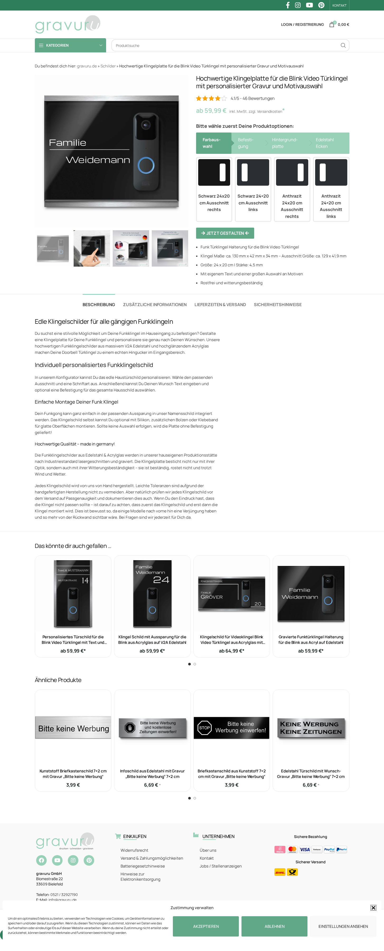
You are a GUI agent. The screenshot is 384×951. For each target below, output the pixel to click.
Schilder (108, 66)
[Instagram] (73, 860)
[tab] (99, 302)
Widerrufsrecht (134, 850)
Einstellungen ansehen (343, 926)
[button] (373, 907)
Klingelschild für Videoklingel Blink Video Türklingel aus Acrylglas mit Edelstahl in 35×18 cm (231, 642)
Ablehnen (275, 926)
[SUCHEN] (343, 45)
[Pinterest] (89, 860)
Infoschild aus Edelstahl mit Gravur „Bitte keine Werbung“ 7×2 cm (152, 773)
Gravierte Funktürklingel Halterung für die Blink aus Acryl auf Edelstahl (310, 639)
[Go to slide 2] (194, 664)
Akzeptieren (206, 926)
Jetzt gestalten (225, 233)
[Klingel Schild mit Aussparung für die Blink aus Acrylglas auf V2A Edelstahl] (152, 594)
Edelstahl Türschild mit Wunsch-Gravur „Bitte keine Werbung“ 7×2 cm (311, 773)
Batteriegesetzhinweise (143, 866)
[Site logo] (68, 24)
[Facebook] (41, 860)
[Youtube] (57, 860)
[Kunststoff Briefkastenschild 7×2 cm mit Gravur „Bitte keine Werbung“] (73, 728)
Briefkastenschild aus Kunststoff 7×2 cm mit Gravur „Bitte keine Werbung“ (232, 773)
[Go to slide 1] (189, 664)
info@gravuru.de (63, 899)
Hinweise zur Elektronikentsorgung (140, 876)
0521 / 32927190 (64, 894)
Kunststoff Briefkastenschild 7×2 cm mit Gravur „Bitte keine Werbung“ (73, 773)
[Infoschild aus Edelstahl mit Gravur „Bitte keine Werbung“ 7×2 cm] (152, 728)
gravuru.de (87, 66)
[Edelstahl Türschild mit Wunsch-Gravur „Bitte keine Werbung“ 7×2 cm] (311, 728)
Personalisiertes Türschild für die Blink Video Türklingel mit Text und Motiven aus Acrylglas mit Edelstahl (73, 642)
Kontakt (207, 858)
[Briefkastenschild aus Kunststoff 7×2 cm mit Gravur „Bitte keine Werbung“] (232, 728)
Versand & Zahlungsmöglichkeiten (152, 858)
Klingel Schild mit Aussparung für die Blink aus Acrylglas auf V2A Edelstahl (152, 639)
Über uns (208, 850)
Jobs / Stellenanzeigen (221, 866)
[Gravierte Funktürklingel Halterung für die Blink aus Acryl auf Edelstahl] (311, 594)
